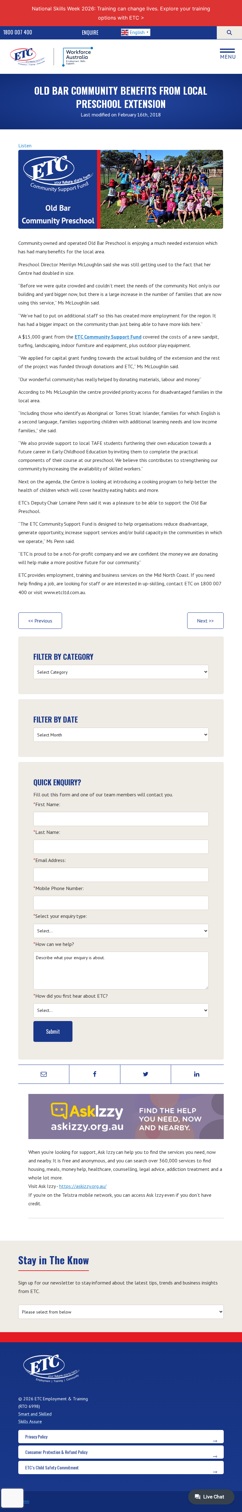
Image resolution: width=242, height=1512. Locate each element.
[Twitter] (145, 1074)
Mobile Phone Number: (58, 888)
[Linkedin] (196, 1074)
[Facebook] (94, 1074)
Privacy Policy (36, 1436)
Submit (53, 1031)
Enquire (90, 32)
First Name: (46, 804)
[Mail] (43, 1074)
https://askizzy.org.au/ (83, 1186)
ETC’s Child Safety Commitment (52, 1467)
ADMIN (23, 1501)
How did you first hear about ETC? (70, 996)
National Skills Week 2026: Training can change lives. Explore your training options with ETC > (121, 13)
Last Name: (46, 832)
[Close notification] (232, 13)
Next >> (205, 620)
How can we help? (53, 944)
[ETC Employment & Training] (52, 56)
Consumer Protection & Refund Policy (56, 1452)
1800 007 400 (17, 32)
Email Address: (49, 860)
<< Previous (40, 620)
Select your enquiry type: (60, 916)
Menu (228, 56)
